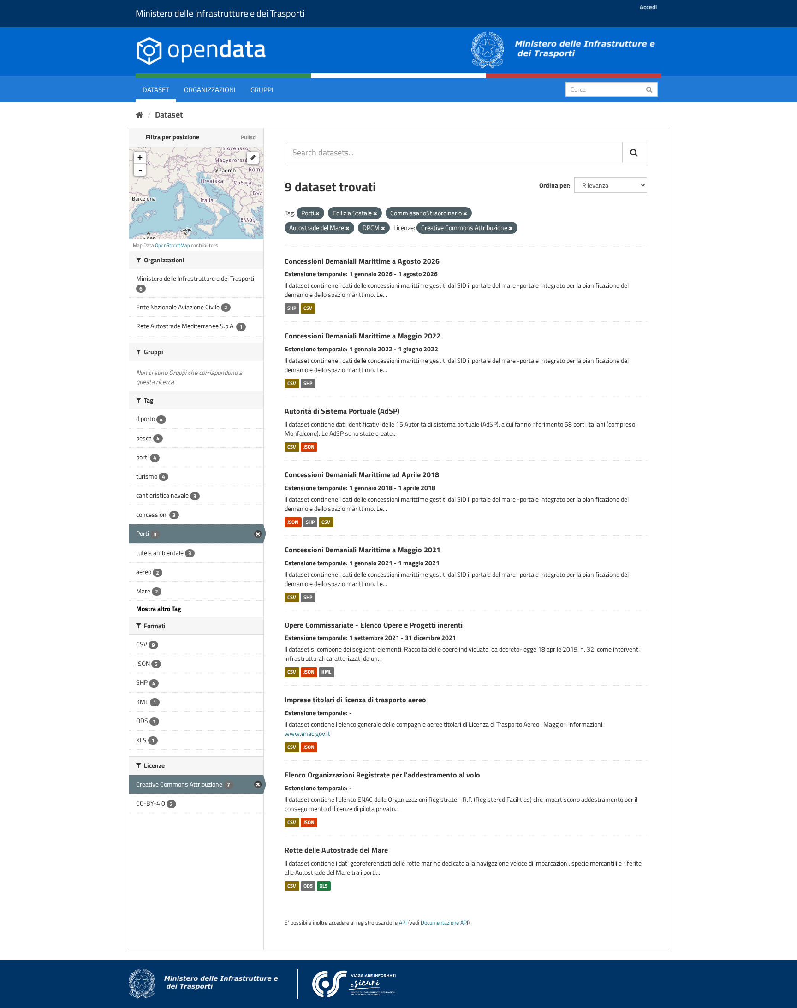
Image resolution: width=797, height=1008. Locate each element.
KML (326, 672)
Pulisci (248, 137)
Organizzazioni (210, 89)
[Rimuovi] (317, 213)
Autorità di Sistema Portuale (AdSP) (342, 410)
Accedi (648, 7)
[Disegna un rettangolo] (253, 158)
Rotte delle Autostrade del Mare (336, 849)
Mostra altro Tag (158, 608)
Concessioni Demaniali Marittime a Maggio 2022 (362, 335)
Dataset (156, 89)
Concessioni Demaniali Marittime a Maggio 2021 (362, 549)
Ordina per (554, 185)
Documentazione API (444, 923)
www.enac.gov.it (307, 733)
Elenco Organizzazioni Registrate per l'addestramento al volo (382, 774)
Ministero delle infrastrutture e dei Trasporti (220, 13)
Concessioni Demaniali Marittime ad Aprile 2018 (362, 474)
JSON (309, 447)
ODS (308, 885)
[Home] (139, 114)
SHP (291, 308)
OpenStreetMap (172, 245)
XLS (323, 885)
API (403, 923)
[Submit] (649, 89)
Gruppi (262, 89)
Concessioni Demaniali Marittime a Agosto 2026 (362, 261)
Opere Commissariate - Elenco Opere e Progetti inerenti (374, 624)
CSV (307, 308)
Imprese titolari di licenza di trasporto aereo (355, 699)
